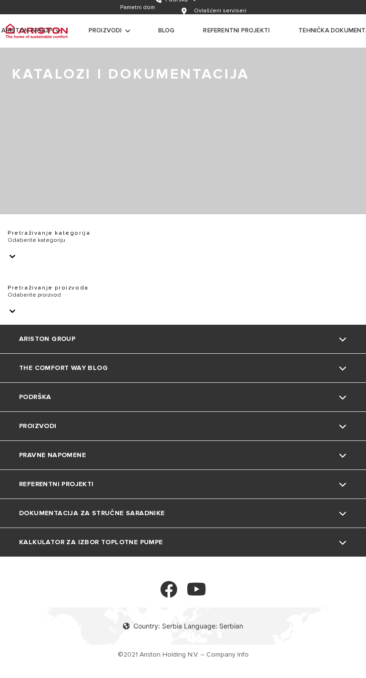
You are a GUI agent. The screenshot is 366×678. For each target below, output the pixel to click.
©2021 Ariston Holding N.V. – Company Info (183, 654)
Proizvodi (105, 30)
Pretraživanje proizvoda (48, 287)
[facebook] (168, 593)
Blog (166, 30)
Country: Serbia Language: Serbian (188, 626)
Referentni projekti (236, 30)
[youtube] (196, 593)
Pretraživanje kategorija (49, 233)
